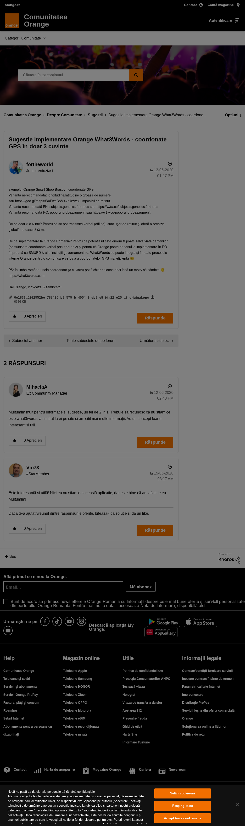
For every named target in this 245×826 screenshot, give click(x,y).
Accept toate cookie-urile (182, 818)
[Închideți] (237, 804)
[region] (122, 805)
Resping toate (182, 806)
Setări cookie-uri (182, 793)
